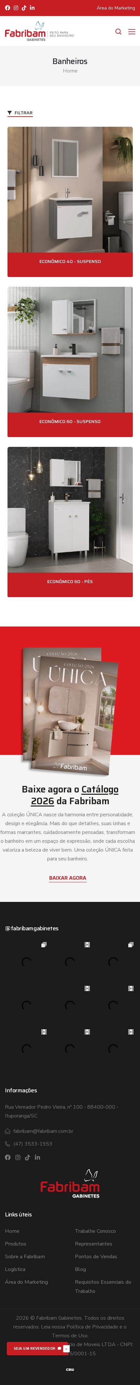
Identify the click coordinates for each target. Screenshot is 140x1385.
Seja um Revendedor (35, 1348)
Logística (15, 1269)
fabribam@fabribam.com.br (43, 1131)
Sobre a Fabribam (25, 1256)
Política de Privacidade (92, 1326)
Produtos (15, 1243)
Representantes (93, 1243)
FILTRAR (23, 112)
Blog (80, 1269)
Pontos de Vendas (96, 1256)
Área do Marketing (116, 8)
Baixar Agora (67, 878)
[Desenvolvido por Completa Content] (70, 1369)
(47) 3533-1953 (32, 1144)
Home (70, 70)
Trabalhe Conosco (95, 1231)
